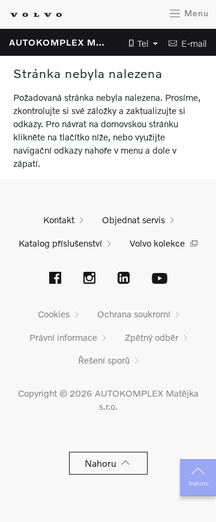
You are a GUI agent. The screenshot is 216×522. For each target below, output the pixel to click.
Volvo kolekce (157, 243)
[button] (139, 43)
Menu (195, 13)
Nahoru (198, 483)
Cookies (54, 313)
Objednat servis (133, 219)
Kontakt (58, 219)
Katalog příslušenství (60, 243)
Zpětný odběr (151, 337)
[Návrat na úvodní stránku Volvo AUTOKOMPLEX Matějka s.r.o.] (36, 15)
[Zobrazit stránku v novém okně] (55, 279)
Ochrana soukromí (133, 313)
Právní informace (63, 337)
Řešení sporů (104, 360)
